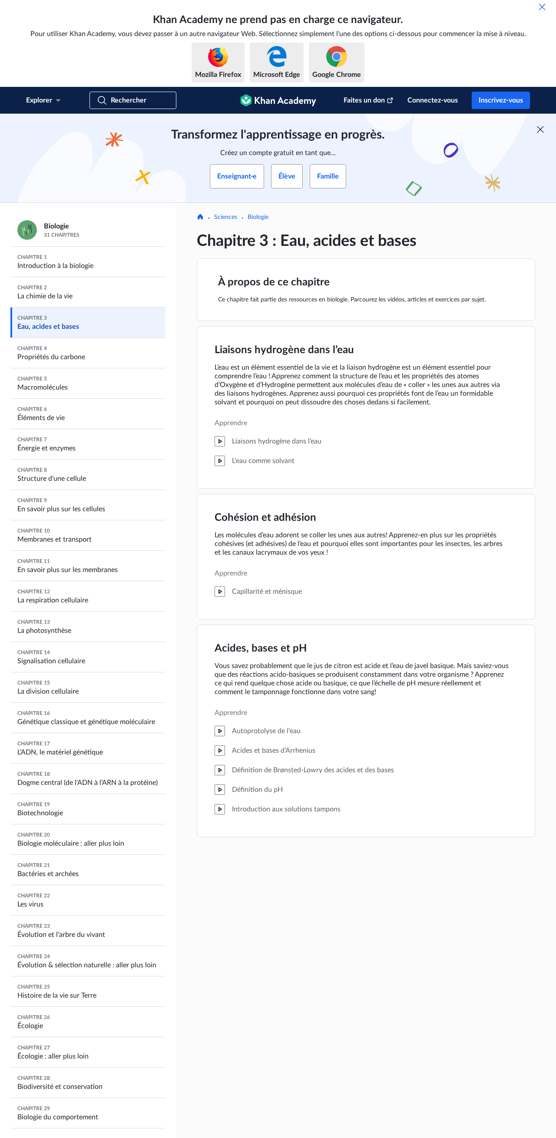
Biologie (258, 217)
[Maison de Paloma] (200, 217)
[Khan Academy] (278, 100)
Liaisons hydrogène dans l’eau (284, 350)
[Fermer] (542, 7)
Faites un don (364, 100)
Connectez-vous (432, 100)
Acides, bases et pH (261, 648)
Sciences (225, 217)
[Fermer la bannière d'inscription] (540, 129)
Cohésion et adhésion (265, 518)
